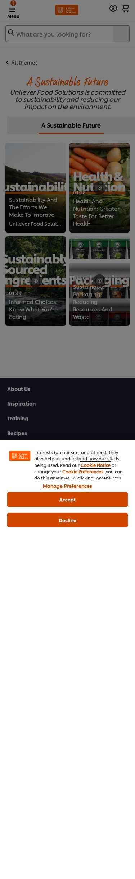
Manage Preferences (67, 485)
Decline (68, 520)
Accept (67, 499)
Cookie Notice (96, 465)
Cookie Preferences (82, 471)
